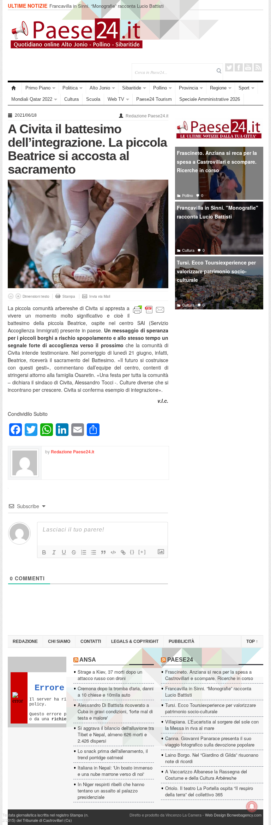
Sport (244, 88)
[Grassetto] (44, 552)
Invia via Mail (99, 296)
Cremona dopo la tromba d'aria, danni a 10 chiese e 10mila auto (115, 691)
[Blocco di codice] (113, 552)
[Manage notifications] (252, 806)
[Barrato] (74, 552)
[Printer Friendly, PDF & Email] (149, 308)
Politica (70, 88)
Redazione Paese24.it (147, 116)
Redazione (25, 641)
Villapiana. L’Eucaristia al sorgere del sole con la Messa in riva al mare (212, 724)
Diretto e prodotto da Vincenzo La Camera (165, 815)
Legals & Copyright (134, 641)
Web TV (116, 99)
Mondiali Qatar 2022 (31, 99)
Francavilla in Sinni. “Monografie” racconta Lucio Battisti (106, 5)
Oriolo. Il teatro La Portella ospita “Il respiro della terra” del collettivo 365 (209, 791)
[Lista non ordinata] (93, 552)
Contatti (90, 641)
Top (252, 641)
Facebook (239, 67)
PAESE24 (180, 660)
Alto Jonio (100, 88)
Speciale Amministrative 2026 (209, 99)
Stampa (68, 296)
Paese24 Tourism (154, 99)
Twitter (229, 67)
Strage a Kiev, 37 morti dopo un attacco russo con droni (110, 674)
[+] (142, 551)
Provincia (188, 88)
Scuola (93, 99)
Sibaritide (131, 88)
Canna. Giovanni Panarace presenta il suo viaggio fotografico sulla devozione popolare (209, 741)
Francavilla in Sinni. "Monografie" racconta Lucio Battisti (217, 212)
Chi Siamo (59, 641)
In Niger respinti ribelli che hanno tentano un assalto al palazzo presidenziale (111, 790)
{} (132, 551)
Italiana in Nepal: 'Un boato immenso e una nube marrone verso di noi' (115, 770)
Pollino (160, 88)
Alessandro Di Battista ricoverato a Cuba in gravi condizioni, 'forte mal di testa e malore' (115, 711)
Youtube (248, 67)
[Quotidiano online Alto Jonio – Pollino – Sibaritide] (15, 88)
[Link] (123, 552)
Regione (218, 88)
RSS (258, 67)
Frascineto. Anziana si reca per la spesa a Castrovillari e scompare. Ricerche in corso (217, 161)
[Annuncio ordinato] (84, 552)
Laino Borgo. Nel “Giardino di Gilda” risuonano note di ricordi (211, 758)
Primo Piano (37, 88)
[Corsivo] (54, 552)
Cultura (71, 99)
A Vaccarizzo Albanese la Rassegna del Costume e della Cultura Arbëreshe (206, 774)
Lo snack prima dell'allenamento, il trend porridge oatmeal (113, 754)
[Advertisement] (219, 367)
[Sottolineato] (64, 552)
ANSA (87, 660)
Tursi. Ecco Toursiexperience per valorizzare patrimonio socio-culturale (216, 271)
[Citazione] (103, 552)
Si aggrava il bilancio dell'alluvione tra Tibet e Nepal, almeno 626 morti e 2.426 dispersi (116, 734)
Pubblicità (181, 641)
